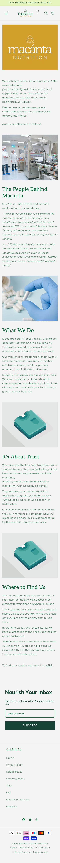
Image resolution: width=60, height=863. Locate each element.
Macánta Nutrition (27, 844)
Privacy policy (43, 848)
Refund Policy (14, 772)
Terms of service (22, 852)
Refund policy (26, 848)
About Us (11, 806)
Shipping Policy (15, 779)
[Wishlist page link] (39, 11)
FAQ (8, 792)
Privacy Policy (14, 765)
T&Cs (9, 786)
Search (10, 758)
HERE (48, 665)
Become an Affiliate (17, 800)
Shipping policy (40, 852)
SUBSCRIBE (30, 725)
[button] (6, 13)
